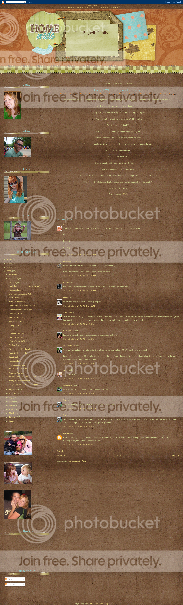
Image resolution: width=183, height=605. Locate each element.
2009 (9, 271)
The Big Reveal (15, 345)
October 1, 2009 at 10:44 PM (79, 291)
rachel (65, 370)
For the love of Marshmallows (21, 349)
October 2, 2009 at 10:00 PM (79, 408)
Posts (9, 579)
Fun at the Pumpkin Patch (19, 353)
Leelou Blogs (92, 5)
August (12, 393)
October (12, 283)
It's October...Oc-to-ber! (18, 369)
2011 (9, 263)
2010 (9, 267)
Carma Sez (67, 313)
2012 (9, 259)
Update (11, 329)
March (12, 413)
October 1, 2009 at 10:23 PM (79, 276)
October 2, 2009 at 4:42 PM (79, 378)
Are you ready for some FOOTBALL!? (25, 377)
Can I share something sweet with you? (24, 286)
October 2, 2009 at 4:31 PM (79, 363)
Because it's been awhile (18, 322)
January (12, 421)
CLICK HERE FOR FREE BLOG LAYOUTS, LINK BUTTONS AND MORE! (90, 8)
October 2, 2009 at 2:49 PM (79, 324)
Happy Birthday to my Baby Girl (22, 306)
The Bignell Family (91, 32)
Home (118, 455)
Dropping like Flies (16, 333)
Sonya (65, 298)
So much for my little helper (20, 310)
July (11, 397)
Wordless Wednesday (17, 302)
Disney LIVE (14, 325)
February (13, 417)
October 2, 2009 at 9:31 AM (79, 306)
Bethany (66, 433)
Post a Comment (63, 451)
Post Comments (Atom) (77, 461)
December (13, 275)
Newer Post (61, 455)
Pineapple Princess (70, 261)
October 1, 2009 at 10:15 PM (79, 255)
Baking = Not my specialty (19, 381)
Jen (64, 400)
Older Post (175, 455)
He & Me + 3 (68, 331)
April (11, 409)
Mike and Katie (69, 346)
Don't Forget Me (15, 314)
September (13, 390)
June (11, 401)
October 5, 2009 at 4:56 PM (79, 426)
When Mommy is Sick (18, 341)
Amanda (66, 224)
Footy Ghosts (14, 298)
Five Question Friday (17, 365)
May (11, 405)
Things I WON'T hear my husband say (118, 90)
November (13, 279)
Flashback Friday (15, 290)
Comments (11, 584)
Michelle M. (68, 385)
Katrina (66, 283)
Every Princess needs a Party (20, 294)
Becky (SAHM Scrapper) (97, 604)
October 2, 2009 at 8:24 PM (79, 393)
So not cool (13, 357)
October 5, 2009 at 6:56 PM (79, 445)
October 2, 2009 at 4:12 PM (79, 339)
